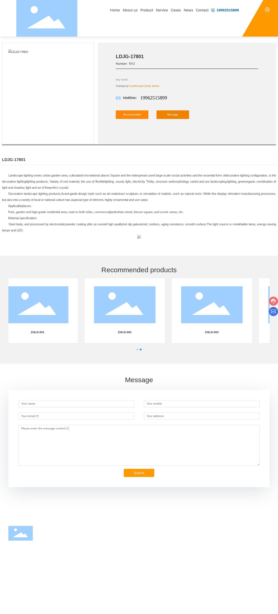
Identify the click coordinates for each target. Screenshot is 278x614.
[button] (137, 349)
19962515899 (228, 10)
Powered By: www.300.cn (222, 607)
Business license (259, 607)
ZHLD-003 (139, 332)
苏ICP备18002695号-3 (186, 607)
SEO (242, 607)
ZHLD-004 (226, 332)
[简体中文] (267, 9)
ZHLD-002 (52, 332)
